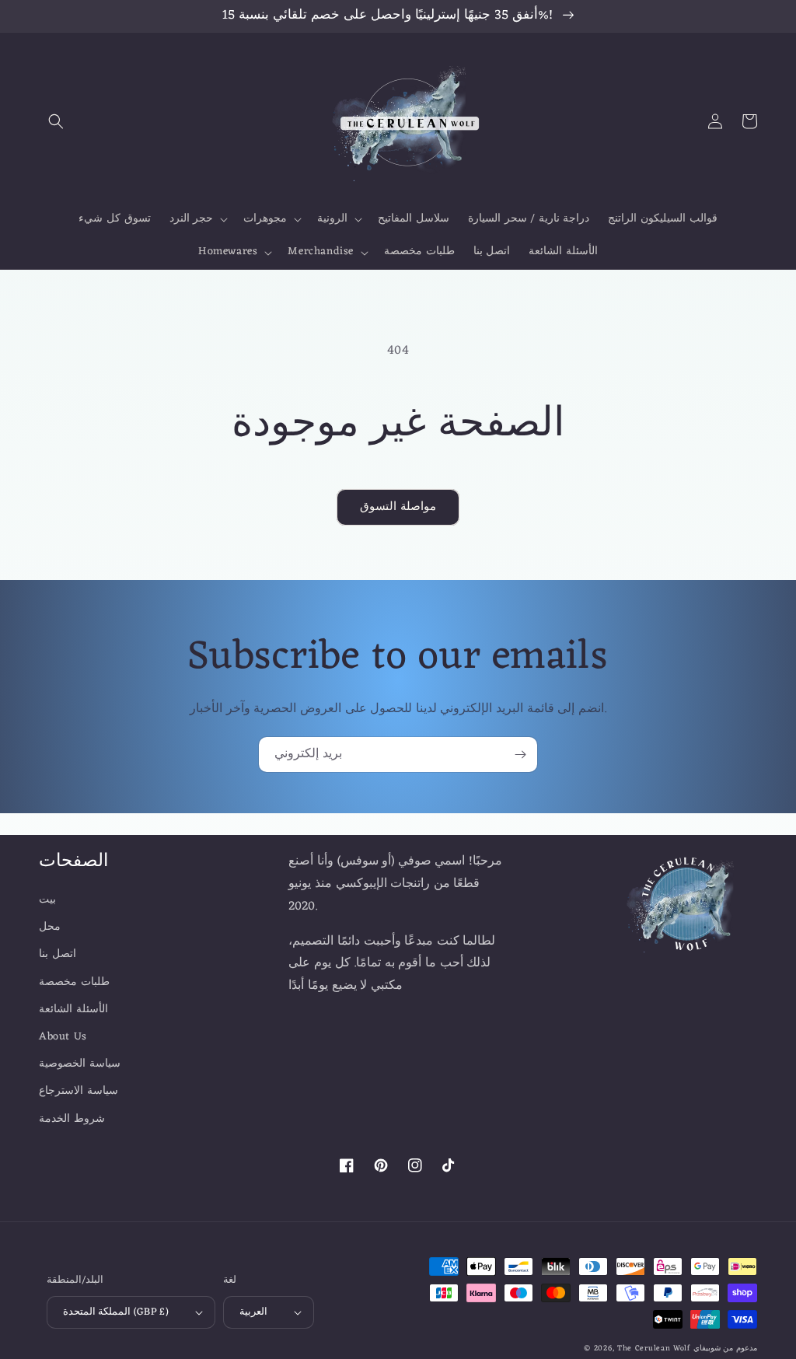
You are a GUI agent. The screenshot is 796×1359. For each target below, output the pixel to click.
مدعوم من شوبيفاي (725, 1348)
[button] (56, 121)
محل (50, 927)
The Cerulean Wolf (653, 1348)
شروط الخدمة (72, 1119)
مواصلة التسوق (398, 507)
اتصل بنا (57, 954)
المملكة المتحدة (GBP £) (116, 1312)
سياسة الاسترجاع (78, 1091)
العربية (253, 1312)
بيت (47, 900)
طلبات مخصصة (74, 982)
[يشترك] (520, 754)
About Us (63, 1036)
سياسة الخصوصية (79, 1064)
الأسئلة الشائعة (73, 1009)
